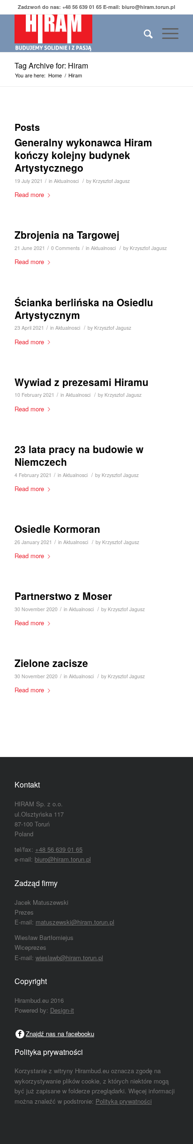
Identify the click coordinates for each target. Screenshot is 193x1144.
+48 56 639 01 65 (82, 6)
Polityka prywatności (124, 1101)
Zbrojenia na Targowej (67, 234)
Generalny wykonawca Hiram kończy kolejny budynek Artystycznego (83, 155)
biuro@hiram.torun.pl (148, 6)
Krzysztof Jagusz (111, 180)
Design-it (62, 1010)
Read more (29, 194)
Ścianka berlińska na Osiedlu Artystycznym (84, 308)
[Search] (143, 33)
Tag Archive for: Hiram (51, 65)
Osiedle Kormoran (57, 529)
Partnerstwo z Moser (63, 596)
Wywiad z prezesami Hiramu (81, 382)
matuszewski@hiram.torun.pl (75, 921)
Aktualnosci (66, 180)
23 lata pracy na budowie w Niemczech (79, 455)
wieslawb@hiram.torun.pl (69, 957)
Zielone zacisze (51, 663)
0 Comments (65, 247)
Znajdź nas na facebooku (60, 1033)
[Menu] (165, 33)
